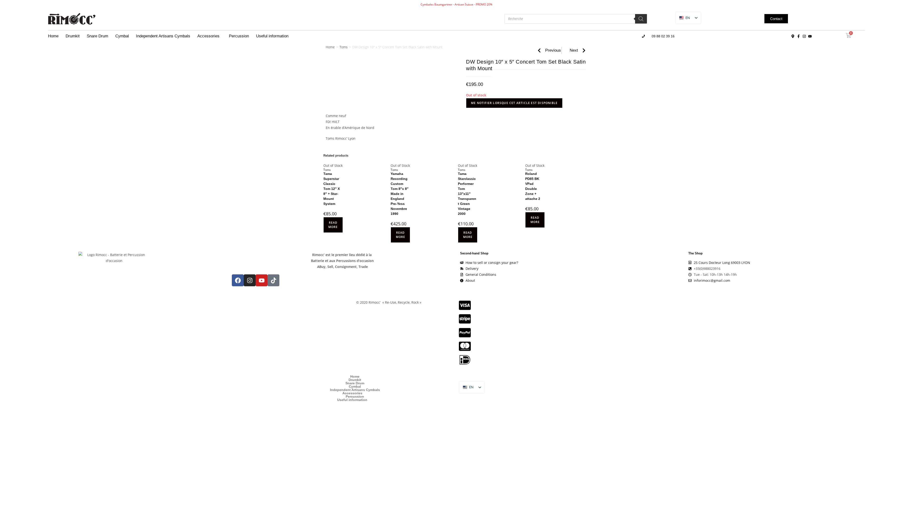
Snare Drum (97, 36)
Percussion (239, 36)
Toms (344, 47)
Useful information (272, 36)
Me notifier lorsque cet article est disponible (514, 103)
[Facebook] (238, 280)
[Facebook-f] (798, 36)
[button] (684, 18)
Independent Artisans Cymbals (163, 36)
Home (53, 36)
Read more (333, 225)
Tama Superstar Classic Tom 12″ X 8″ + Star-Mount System (331, 189)
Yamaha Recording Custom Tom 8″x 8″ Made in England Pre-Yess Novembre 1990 (399, 194)
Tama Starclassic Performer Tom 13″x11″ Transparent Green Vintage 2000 (467, 194)
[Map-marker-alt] (793, 36)
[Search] (641, 19)
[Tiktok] (273, 280)
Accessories (208, 36)
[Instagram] (804, 36)
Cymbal (122, 36)
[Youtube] (810, 36)
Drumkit (73, 36)
